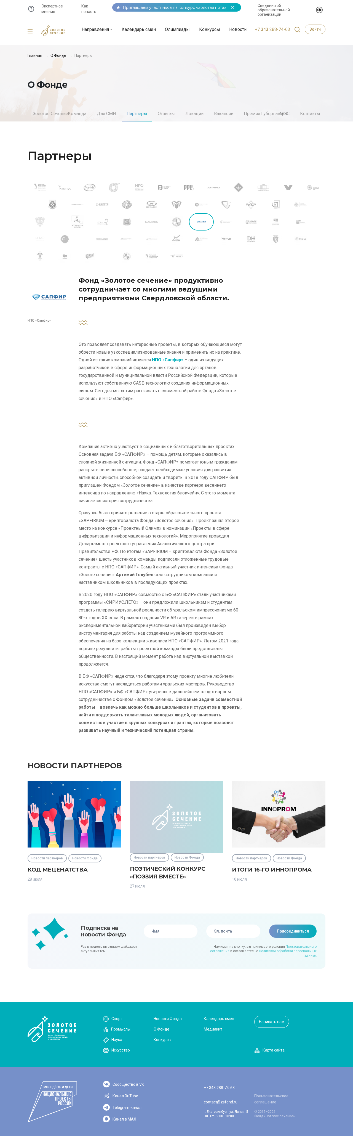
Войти (315, 29)
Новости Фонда (168, 1018)
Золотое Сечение (50, 113)
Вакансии (223, 113)
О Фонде (58, 55)
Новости (238, 29)
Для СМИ (106, 113)
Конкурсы (209, 29)
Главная (35, 55)
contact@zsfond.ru (220, 1102)
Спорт (116, 1018)
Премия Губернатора (265, 113)
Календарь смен (139, 29)
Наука (116, 1039)
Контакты (310, 113)
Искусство (120, 1050)
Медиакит (213, 1029)
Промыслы (120, 1029)
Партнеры (137, 113)
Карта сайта (274, 1050)
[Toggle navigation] (30, 31)
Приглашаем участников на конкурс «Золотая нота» (174, 7)
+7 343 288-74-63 (272, 29)
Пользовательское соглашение (271, 1099)
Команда (77, 113)
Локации (194, 113)
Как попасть (88, 9)
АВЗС (284, 113)
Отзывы (166, 113)
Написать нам (271, 1022)
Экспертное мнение (52, 9)
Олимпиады (177, 29)
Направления (95, 29)
